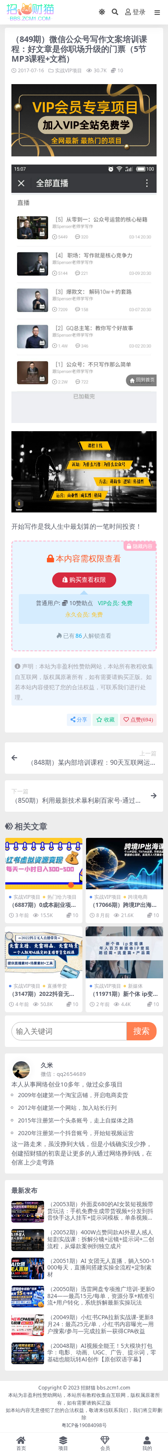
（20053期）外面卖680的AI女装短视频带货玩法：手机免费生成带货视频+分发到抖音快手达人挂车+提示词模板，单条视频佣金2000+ (100, 1214)
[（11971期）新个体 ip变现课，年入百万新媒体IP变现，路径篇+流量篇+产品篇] (124, 952)
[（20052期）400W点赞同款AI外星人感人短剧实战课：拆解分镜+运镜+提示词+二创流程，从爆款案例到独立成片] (27, 1240)
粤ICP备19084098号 (84, 1425)
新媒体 (135, 985)
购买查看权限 (87, 580)
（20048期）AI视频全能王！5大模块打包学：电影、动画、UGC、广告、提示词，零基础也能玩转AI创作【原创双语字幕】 (101, 1352)
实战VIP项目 (68, 70)
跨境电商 (138, 896)
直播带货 (57, 985)
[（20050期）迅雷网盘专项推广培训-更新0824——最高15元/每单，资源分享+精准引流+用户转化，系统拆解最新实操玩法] (27, 1296)
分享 (82, 720)
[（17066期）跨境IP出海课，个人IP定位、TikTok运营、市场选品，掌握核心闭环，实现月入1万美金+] (124, 864)
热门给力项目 (62, 896)
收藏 (109, 720)
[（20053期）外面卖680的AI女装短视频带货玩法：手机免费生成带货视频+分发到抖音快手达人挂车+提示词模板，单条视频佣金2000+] (27, 1211)
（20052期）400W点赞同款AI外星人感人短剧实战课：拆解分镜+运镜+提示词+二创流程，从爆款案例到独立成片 (100, 1239)
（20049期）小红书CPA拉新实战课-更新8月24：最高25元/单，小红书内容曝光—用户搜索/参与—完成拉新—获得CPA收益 (100, 1324)
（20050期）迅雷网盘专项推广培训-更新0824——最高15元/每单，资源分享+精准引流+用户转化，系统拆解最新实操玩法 (101, 1296)
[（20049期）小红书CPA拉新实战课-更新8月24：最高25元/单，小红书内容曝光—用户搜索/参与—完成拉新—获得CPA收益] (27, 1325)
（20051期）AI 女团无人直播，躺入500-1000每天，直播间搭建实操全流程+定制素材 (101, 1267)
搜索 (141, 1030)
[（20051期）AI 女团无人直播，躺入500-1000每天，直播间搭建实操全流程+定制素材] (27, 1268)
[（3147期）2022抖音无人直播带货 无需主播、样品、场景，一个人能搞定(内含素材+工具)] (43, 952)
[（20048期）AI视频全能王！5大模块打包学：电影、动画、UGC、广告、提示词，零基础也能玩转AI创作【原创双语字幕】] (27, 1353)
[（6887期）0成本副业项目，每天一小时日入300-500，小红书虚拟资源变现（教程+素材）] (43, 864)
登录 (139, 12)
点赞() (141, 720)
